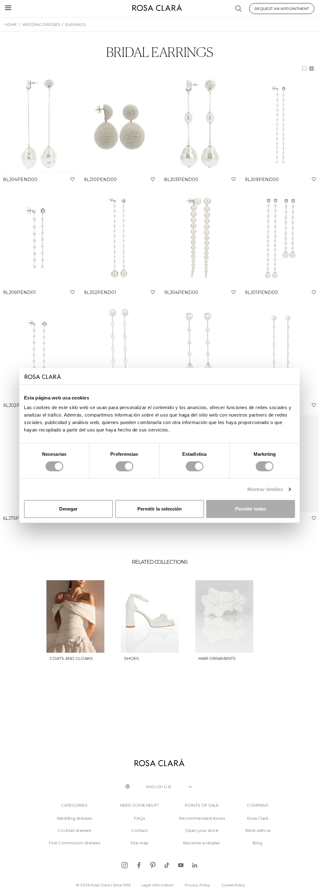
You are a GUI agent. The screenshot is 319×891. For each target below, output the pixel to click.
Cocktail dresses (74, 830)
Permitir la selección (159, 508)
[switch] (124, 466)
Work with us (257, 830)
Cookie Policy (233, 885)
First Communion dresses (74, 843)
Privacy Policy (197, 885)
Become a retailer (201, 843)
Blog (257, 843)
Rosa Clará (257, 818)
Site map (139, 843)
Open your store (201, 830)
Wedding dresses (74, 818)
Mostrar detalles (265, 489)
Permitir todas (250, 508)
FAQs (139, 818)
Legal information (157, 885)
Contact (139, 830)
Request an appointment (282, 8)
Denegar (68, 508)
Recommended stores (202, 818)
